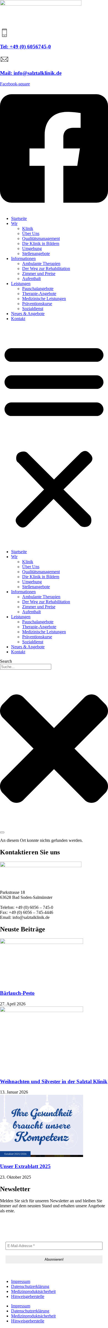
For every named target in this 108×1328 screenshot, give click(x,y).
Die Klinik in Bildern (40, 243)
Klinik (27, 228)
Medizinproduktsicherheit (33, 1291)
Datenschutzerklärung (30, 1286)
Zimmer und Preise (38, 273)
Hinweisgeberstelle (27, 1296)
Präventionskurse (37, 303)
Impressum (20, 1281)
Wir (14, 223)
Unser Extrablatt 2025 (25, 1166)
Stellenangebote (36, 253)
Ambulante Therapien (41, 263)
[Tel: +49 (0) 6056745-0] (4, 35)
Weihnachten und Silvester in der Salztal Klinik (53, 1081)
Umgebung (32, 248)
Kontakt (18, 318)
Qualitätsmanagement (41, 238)
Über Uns (30, 233)
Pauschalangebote (37, 288)
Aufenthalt (31, 278)
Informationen (23, 258)
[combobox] (25, 667)
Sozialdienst (32, 308)
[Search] (2, 832)
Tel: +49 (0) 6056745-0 (25, 47)
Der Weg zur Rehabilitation (46, 268)
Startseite (19, 218)
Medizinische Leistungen (44, 298)
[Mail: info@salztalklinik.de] (4, 62)
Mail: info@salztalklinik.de (30, 73)
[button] (54, 435)
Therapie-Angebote (39, 293)
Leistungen (20, 283)
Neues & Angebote (28, 313)
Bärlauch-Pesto (17, 993)
